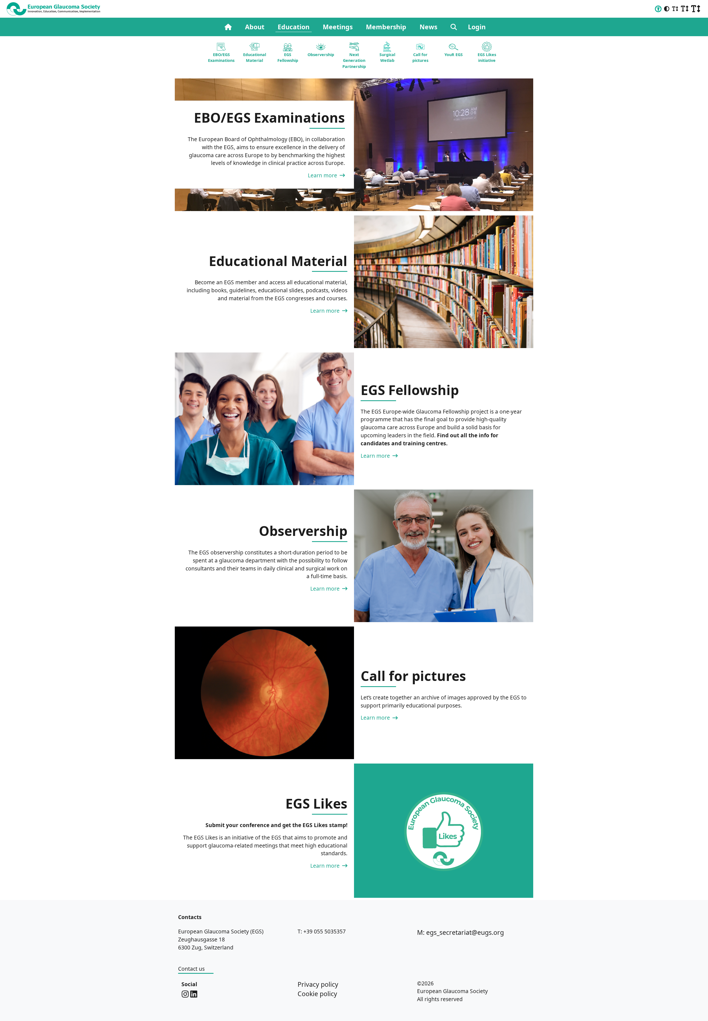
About (254, 26)
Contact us (191, 968)
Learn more (323, 175)
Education (293, 26)
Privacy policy (318, 984)
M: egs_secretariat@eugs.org (460, 932)
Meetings (338, 26)
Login (477, 26)
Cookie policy (317, 993)
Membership (386, 26)
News (428, 26)
